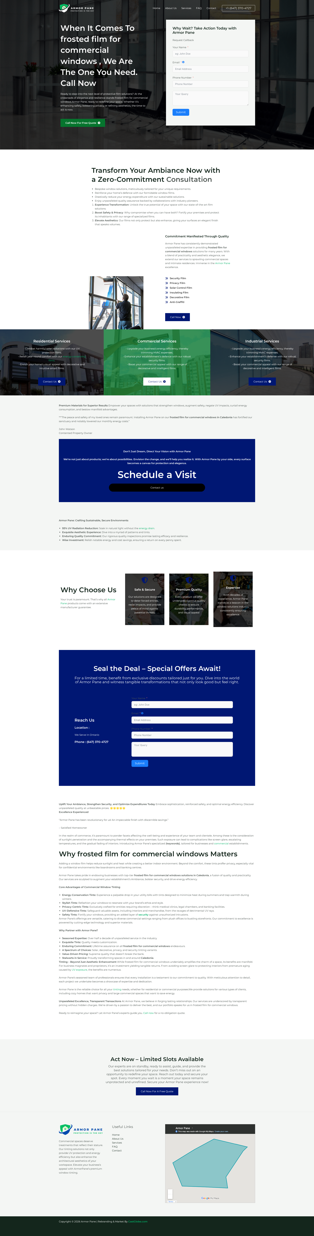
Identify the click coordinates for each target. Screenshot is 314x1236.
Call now (148, 1013)
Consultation (189, 179)
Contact (211, 8)
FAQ (199, 8)
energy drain (146, 528)
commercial (221, 843)
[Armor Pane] (77, 8)
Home (156, 8)
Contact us (157, 487)
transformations (156, 682)
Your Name (179, 47)
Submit (181, 112)
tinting (117, 989)
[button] (238, 8)
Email (176, 62)
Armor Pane (222, 263)
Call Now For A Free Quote (157, 1091)
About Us (170, 8)
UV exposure (79, 969)
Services (186, 8)
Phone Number (182, 77)
